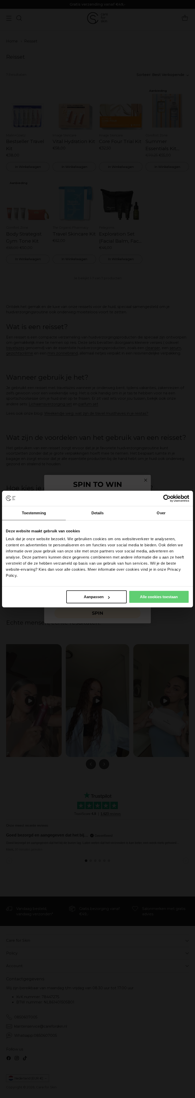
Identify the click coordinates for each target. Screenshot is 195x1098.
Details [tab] (97, 513)
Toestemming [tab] (34, 513)
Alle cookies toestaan (159, 597)
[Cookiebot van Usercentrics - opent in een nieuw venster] (167, 498)
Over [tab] (161, 513)
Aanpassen (94, 597)
